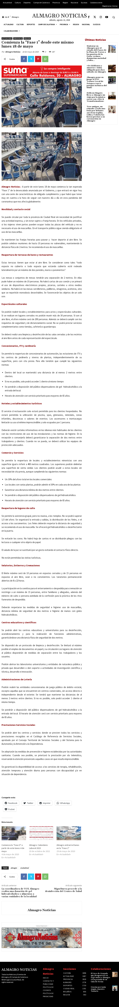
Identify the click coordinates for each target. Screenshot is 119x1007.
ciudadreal (24, 868)
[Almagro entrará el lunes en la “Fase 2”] (69, 833)
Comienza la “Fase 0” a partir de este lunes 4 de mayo (13, 848)
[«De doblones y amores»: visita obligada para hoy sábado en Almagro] (112, 68)
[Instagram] (101, 17)
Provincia (18, 38)
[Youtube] (107, 17)
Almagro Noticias (12, 51)
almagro (14, 868)
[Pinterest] (38, 59)
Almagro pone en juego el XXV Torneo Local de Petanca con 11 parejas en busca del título (97, 82)
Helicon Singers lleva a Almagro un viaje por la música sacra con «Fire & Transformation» (96, 97)
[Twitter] (95, 17)
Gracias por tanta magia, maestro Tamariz (98, 989)
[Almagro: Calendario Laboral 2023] (41, 833)
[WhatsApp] (45, 59)
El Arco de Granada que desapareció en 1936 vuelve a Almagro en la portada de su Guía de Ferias (100, 977)
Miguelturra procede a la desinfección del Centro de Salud (63, 890)
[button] (113, 17)
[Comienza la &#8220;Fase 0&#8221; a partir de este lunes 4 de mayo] (14, 833)
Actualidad (7, 38)
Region (27, 38)
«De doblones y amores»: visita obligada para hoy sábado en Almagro (96, 69)
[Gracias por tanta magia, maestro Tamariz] (114, 988)
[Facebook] (88, 17)
